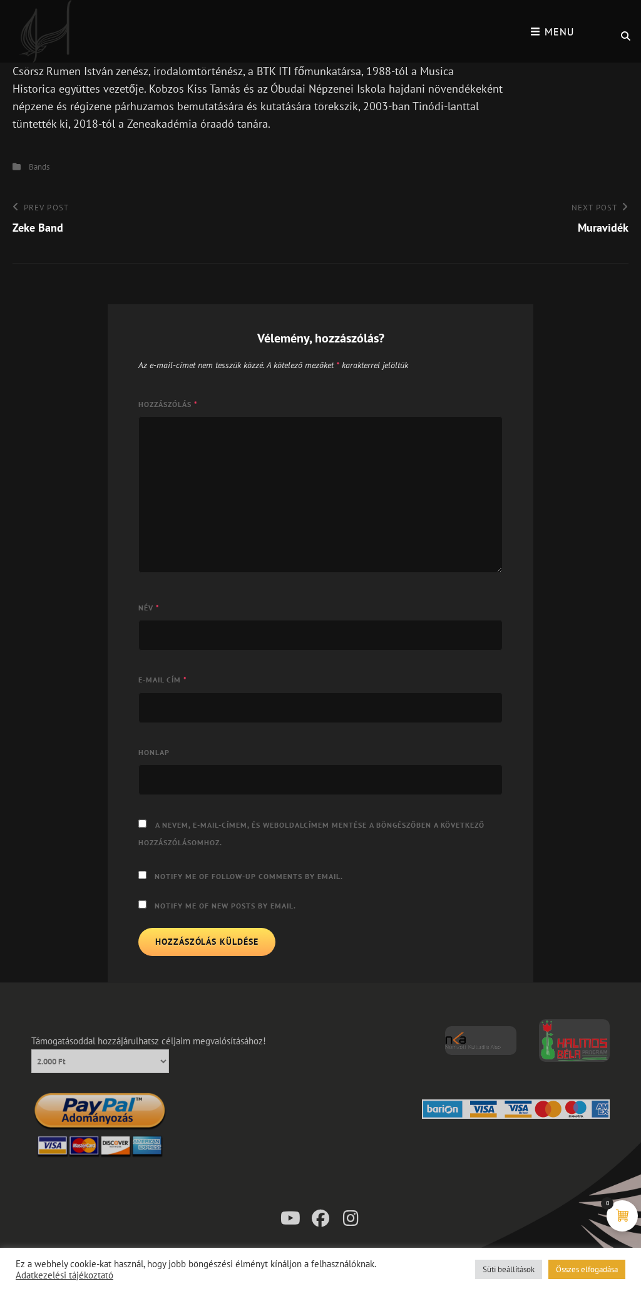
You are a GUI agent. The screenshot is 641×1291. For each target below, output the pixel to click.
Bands (39, 167)
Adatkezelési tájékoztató (64, 1275)
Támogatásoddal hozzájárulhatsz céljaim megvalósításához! (148, 1041)
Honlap (154, 752)
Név (149, 607)
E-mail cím (162, 679)
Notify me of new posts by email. (225, 905)
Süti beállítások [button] (509, 1269)
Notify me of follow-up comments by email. (249, 876)
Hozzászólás (168, 404)
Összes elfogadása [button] (587, 1269)
